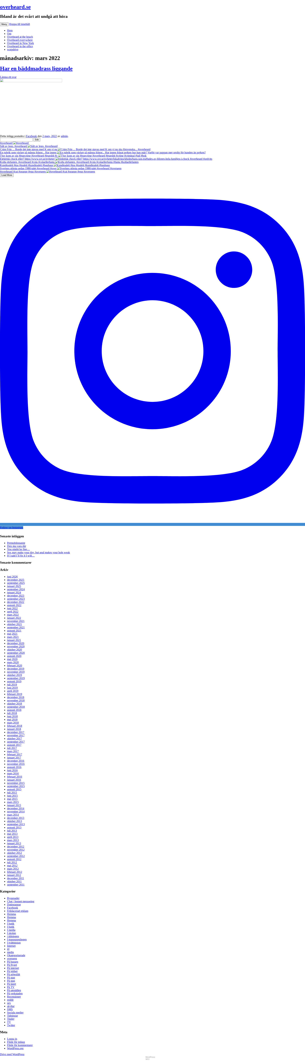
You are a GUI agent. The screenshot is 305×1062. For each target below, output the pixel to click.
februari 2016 (14, 776)
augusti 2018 (14, 709)
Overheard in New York (20, 43)
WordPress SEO (150, 1058)
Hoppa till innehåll (19, 24)
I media (11, 929)
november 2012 (16, 849)
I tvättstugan (14, 942)
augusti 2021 (14, 630)
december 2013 (15, 817)
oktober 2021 (14, 624)
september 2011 (16, 884)
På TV (10, 987)
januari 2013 (14, 843)
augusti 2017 (14, 744)
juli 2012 (12, 862)
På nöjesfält (13, 974)
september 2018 (16, 706)
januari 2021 (14, 640)
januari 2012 (14, 875)
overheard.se (15, 7)
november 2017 (16, 735)
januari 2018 (14, 729)
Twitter (11, 1025)
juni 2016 (12, 770)
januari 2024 (14, 592)
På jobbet (12, 971)
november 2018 (16, 700)
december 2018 (15, 697)
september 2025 (16, 582)
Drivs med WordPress (12, 1054)
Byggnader (13, 898)
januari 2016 (14, 779)
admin (64, 136)
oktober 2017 (14, 738)
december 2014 (15, 808)
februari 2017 (14, 754)
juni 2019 (12, 687)
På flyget (12, 964)
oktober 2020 (14, 649)
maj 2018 (12, 719)
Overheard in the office (20, 46)
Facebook (31, 136)
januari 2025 (14, 586)
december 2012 (15, 846)
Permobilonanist (16, 542)
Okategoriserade (16, 955)
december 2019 (15, 668)
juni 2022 (12, 608)
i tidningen (13, 936)
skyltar (10, 1006)
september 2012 (16, 856)
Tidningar (12, 1015)
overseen (12, 958)
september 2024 (16, 589)
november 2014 (16, 811)
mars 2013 (13, 840)
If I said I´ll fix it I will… (21, 555)
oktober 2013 (14, 821)
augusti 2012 (14, 859)
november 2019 (16, 671)
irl (8, 949)
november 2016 (16, 763)
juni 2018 (12, 716)
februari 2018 (14, 725)
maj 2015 (12, 798)
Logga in (12, 1038)
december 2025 (15, 579)
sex (9, 1002)
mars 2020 (13, 662)
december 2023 (15, 595)
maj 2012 (12, 865)
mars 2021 (13, 636)
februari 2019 (14, 694)
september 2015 (16, 786)
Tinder (10, 1018)
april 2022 (12, 611)
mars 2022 (13, 614)
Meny (4, 24)
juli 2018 (12, 713)
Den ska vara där (16, 546)
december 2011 (15, 878)
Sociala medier (15, 1012)
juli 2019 (12, 684)
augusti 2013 (14, 827)
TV (9, 1022)
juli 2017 (12, 748)
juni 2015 (12, 795)
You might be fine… (18, 549)
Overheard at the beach (20, 36)
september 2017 (16, 741)
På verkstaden (15, 993)
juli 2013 (12, 830)
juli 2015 (12, 792)
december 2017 (15, 732)
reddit (10, 999)
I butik (10, 923)
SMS (10, 1009)
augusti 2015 (14, 789)
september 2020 (16, 652)
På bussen (12, 961)
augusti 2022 (14, 605)
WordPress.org (15, 1048)
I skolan (11, 933)
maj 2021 (12, 633)
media (10, 952)
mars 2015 (13, 802)
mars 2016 (13, 773)
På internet (13, 968)
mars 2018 (13, 722)
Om (9, 33)
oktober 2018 (14, 703)
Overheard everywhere (20, 39)
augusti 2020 (14, 655)
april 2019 (12, 690)
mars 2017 (13, 751)
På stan (11, 977)
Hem (10, 30)
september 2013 (16, 824)
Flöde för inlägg (16, 1041)
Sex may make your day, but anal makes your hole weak (38, 552)
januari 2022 (14, 617)
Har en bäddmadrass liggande (36, 68)
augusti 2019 (14, 681)
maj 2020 (12, 659)
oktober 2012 (14, 852)
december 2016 (15, 760)
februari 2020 (14, 665)
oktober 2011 (14, 881)
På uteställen (14, 990)
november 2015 (16, 783)
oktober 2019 (14, 675)
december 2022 (15, 602)
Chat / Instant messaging (20, 901)
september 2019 (16, 678)
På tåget (11, 983)
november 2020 (16, 646)
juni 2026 (12, 576)
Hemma (11, 914)
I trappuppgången (17, 939)
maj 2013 (12, 833)
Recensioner (14, 996)
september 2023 (16, 598)
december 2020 (15, 643)
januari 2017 (14, 757)
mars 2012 (13, 868)
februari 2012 (14, 871)
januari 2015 (14, 805)
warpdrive (12, 49)
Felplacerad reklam (17, 910)
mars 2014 (13, 814)
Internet (11, 945)
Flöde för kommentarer (20, 1045)
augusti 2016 (14, 767)
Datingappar (14, 904)
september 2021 (16, 627)
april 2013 (12, 836)
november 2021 (16, 621)
